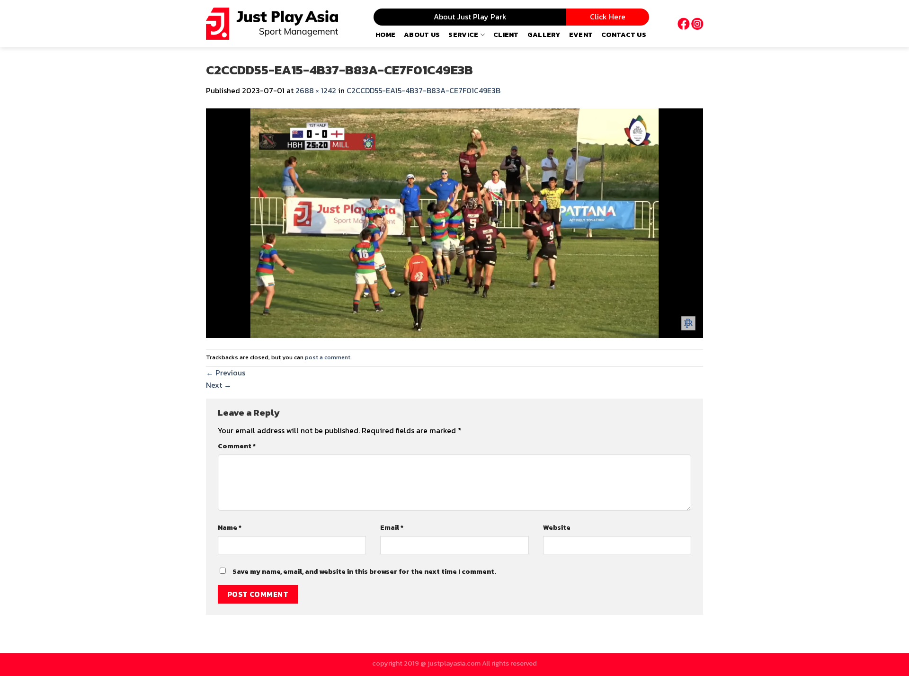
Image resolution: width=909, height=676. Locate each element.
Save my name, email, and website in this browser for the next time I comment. (364, 571)
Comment (237, 446)
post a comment (327, 357)
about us (422, 34)
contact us (623, 34)
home (385, 34)
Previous (225, 372)
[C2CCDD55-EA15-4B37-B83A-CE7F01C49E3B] (454, 222)
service (463, 34)
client (506, 34)
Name (229, 527)
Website (556, 527)
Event (581, 34)
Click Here (607, 16)
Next (219, 385)
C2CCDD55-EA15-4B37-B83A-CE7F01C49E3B (423, 90)
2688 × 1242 (315, 90)
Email (391, 527)
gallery (544, 34)
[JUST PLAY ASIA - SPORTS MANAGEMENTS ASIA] (272, 24)
